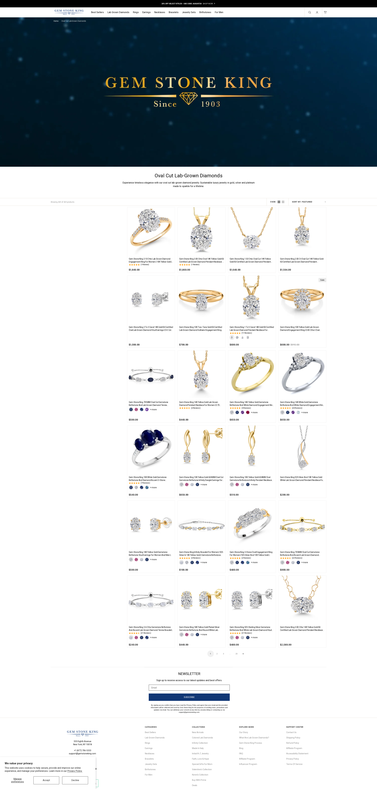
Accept (46, 780)
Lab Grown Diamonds (118, 12)
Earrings (146, 12)
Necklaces (159, 12)
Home (56, 21)
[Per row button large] (279, 202)
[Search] (309, 12)
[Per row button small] (283, 202)
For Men (219, 12)
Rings (136, 12)
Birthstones (205, 12)
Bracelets (173, 12)
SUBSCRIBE (189, 697)
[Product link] (151, 231)
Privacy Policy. (74, 771)
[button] (317, 12)
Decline (75, 780)
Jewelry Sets (189, 12)
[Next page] (243, 654)
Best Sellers (97, 12)
